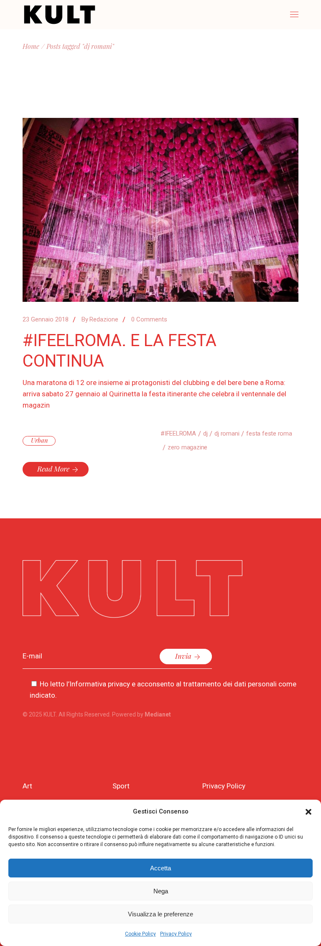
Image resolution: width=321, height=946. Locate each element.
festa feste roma (269, 433)
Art (27, 786)
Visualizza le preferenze (160, 914)
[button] (308, 812)
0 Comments (149, 319)
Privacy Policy (176, 934)
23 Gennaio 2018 (46, 319)
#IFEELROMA (178, 433)
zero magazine (187, 447)
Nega (160, 891)
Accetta (160, 868)
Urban (39, 440)
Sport (121, 786)
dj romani (226, 433)
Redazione (100, 319)
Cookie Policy (140, 934)
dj (205, 433)
